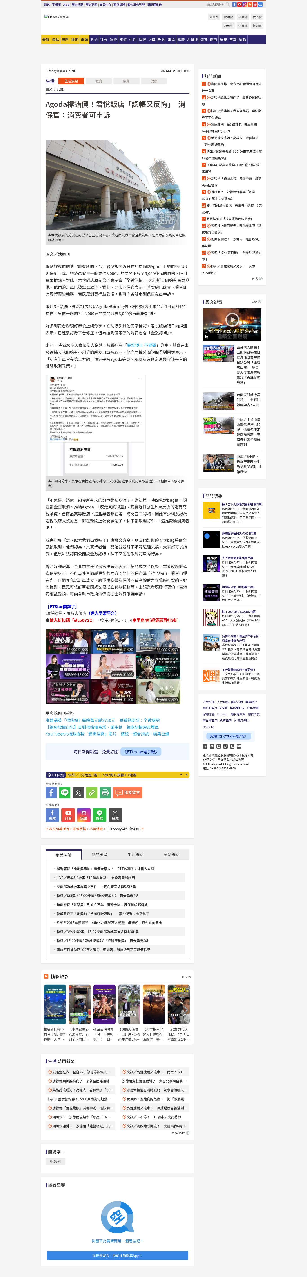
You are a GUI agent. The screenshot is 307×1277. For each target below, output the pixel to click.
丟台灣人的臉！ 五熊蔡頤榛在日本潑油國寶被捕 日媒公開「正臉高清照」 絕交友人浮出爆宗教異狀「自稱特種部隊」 (249, 365)
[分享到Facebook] (51, 792)
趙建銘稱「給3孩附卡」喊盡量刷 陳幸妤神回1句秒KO (231, 127)
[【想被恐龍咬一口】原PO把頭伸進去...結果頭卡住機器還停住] (129, 1013)
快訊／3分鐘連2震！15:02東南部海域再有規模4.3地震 (98, 931)
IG (244, 4)
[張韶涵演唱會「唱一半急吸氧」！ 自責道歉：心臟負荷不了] (104, 1013)
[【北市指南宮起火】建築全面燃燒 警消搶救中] (154, 1013)
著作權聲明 (210, 720)
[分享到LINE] (64, 792)
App (66, 4)
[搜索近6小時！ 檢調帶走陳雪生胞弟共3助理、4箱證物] (218, 463)
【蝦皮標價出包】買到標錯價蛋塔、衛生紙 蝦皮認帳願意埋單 (102, 727)
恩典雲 (228, 25)
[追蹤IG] (84, 815)
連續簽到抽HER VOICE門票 (239, 533)
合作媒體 (253, 708)
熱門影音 (99, 854)
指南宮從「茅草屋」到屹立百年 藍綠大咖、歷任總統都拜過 (102, 904)
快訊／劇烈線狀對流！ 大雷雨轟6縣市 (156, 1126)
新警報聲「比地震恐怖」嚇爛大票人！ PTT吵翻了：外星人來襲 (105, 868)
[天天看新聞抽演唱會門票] (211, 563)
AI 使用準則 (241, 720)
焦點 (55, 39)
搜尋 (227, 4)
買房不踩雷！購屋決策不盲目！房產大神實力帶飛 (241, 638)
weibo (255, 4)
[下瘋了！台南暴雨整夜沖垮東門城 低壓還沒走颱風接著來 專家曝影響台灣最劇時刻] (218, 425)
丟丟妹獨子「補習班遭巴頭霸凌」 (230, 219)
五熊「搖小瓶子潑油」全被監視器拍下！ (231, 256)
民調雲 (228, 17)
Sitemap (222, 714)
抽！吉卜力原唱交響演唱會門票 (241, 504)
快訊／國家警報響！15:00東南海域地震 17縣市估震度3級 (232, 154)
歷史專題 (91, 4)
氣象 (126, 81)
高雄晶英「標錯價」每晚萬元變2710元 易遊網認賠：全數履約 (103, 720)
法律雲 (242, 17)
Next (181, 774)
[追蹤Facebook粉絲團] (52, 815)
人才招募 (223, 702)
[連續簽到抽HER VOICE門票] (211, 539)
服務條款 (254, 714)
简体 (47, 4)
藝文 (49, 89)
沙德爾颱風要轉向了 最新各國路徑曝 (81, 1080)
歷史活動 (77, 4)
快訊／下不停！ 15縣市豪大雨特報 (154, 1117)
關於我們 (237, 702)
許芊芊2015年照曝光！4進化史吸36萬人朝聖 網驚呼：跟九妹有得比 (109, 922)
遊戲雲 (257, 25)
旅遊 (123, 39)
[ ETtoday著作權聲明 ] (123, 828)
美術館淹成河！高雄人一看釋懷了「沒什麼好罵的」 (230, 141)
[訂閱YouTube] (68, 815)
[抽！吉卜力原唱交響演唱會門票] (211, 510)
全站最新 (171, 854)
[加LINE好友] (99, 815)
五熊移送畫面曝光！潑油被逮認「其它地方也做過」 (231, 229)
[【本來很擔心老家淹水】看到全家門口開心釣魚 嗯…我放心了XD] (80, 1013)
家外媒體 (119, 4)
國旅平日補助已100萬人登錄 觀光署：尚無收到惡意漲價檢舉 (103, 949)
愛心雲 (257, 17)
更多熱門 (178, 1133)
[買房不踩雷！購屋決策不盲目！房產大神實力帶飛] (211, 642)
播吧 (74, 39)
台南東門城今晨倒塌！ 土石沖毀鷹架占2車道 (248, 399)
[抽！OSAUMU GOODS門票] (211, 617)
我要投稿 (209, 702)
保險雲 (242, 25)
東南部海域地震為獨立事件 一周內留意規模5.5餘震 (96, 886)
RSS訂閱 (208, 726)
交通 (60, 89)
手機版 (56, 4)
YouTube (239, 4)
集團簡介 (251, 702)
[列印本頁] (105, 792)
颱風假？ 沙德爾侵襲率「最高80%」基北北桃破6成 (228, 195)
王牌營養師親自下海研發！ (239, 670)
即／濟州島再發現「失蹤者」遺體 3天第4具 (232, 208)
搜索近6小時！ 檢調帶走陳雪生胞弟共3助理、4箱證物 (249, 464)
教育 (99, 81)
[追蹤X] (115, 815)
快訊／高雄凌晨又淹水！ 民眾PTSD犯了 (228, 269)
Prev (186, 774)
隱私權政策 (238, 714)
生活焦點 (71, 81)
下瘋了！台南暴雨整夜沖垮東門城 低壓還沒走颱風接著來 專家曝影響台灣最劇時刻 (248, 432)
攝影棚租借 (154, 4)
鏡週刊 (55, 1161)
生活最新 (135, 854)
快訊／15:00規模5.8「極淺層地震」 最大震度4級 (107, 775)
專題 (84, 39)
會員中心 (105, 4)
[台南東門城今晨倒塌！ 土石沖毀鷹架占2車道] (218, 401)
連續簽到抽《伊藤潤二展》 (239, 587)
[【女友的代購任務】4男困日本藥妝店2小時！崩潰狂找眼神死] (178, 1013)
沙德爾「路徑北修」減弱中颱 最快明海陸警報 (231, 181)
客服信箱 (209, 714)
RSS (250, 4)
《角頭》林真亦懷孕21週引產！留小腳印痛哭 (231, 168)
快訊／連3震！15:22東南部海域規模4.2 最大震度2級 (98, 895)
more (186, 976)
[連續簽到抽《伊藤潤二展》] (211, 592)
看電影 (214, 17)
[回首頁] (56, 17)
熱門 (65, 39)
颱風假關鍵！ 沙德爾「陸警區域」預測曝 (231, 242)
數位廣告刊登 (136, 4)
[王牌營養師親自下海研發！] (211, 675)
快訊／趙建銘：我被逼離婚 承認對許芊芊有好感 (231, 114)
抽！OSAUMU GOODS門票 (238, 611)
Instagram (218, 746)
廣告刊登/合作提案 (215, 708)
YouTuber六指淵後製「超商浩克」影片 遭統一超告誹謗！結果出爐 (107, 734)
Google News (260, 4)
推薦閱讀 (64, 855)
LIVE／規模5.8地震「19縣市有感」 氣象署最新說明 (96, 877)
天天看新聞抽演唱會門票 (237, 558)
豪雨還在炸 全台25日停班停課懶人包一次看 (232, 87)
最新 (45, 39)
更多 (255, 278)
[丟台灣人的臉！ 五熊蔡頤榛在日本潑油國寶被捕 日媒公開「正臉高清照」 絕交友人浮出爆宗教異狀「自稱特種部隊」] (218, 353)
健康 (154, 81)
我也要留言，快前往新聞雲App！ (117, 1255)
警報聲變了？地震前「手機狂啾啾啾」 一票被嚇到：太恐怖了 (103, 913)
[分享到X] (78, 792)
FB (234, 4)
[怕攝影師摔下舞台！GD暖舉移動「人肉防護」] (55, 1013)
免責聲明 (226, 720)
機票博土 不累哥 (141, 345)
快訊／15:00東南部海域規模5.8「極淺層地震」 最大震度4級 (103, 940)
